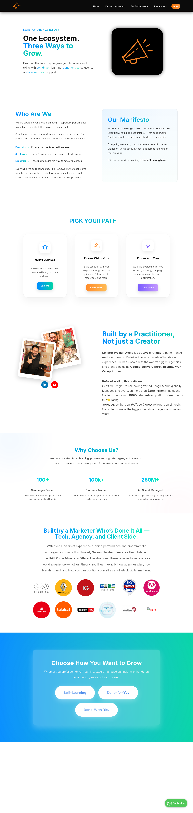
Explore (45, 285)
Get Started (148, 287)
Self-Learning (75, 693)
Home (96, 6)
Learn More (96, 287)
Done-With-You (96, 710)
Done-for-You (118, 693)
